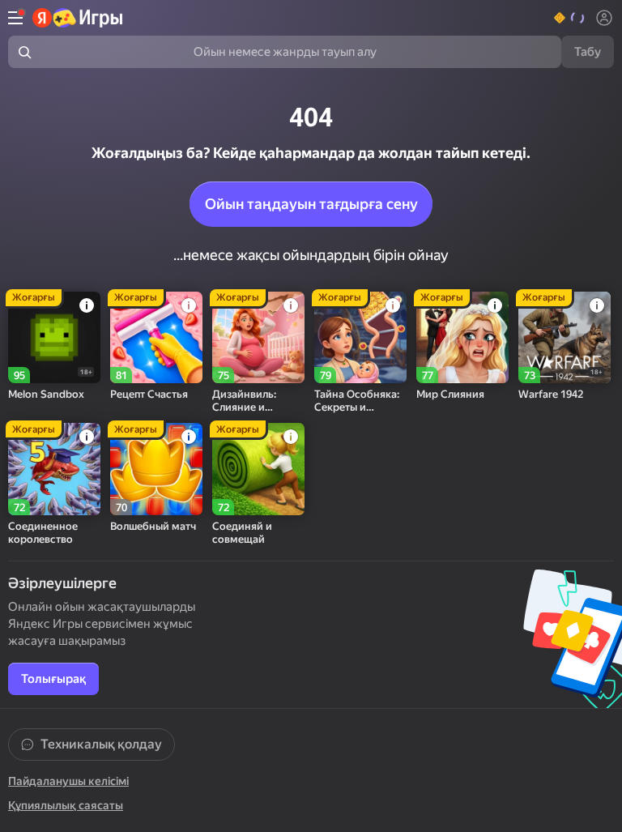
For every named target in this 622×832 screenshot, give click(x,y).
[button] (569, 18)
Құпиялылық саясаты (65, 805)
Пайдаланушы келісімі (68, 780)
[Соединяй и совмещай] (258, 469)
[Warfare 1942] (564, 338)
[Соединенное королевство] (54, 469)
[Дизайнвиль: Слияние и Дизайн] (258, 338)
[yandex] (78, 18)
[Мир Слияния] (462, 338)
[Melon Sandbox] (54, 338)
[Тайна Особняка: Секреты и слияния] (360, 338)
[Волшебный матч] (156, 469)
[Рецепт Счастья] (156, 338)
